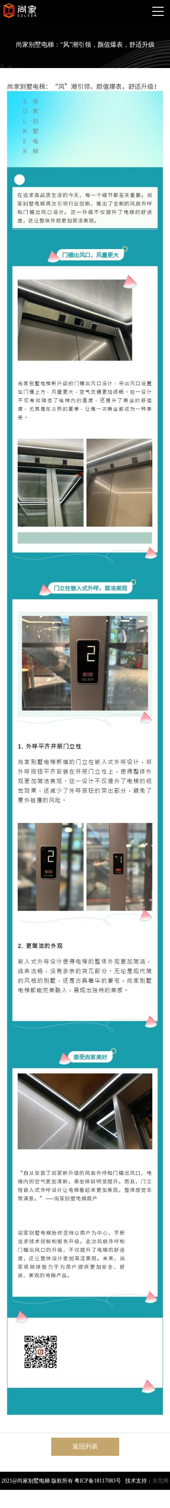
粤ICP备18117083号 (97, 1481)
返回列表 (85, 1446)
